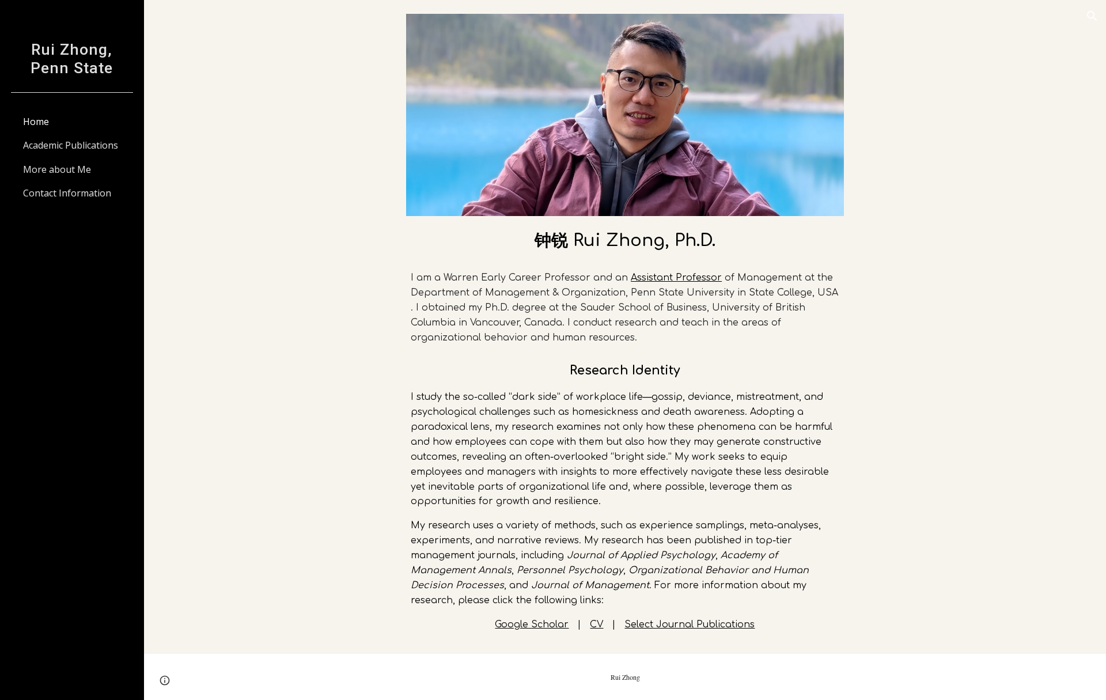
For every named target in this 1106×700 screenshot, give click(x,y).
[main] (625, 239)
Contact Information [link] (67, 193)
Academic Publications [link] (70, 145)
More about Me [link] (57, 169)
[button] (1092, 16)
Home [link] (36, 121)
